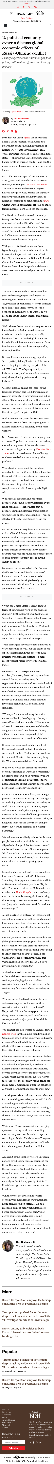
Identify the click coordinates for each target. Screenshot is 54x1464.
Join (9, 1)
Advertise (22, 1)
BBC (46, 200)
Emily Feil (8, 1387)
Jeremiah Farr (10, 1371)
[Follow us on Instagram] (36, 1442)
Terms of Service (8, 1420)
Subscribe (46, 1)
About (5, 1)
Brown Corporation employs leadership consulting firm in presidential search (26, 1301)
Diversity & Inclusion (34, 1)
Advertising (6, 1414)
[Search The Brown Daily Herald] (51, 25)
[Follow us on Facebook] (33, 1442)
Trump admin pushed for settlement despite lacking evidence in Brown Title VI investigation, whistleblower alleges (26, 1316)
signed (26, 137)
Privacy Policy (7, 1422)
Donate (27, 3)
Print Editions (27, 18)
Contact (15, 1)
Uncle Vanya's (23, 892)
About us (5, 1409)
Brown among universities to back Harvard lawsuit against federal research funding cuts (26, 1332)
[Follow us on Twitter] (30, 1442)
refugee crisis (9, 1034)
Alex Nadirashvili (21, 118)
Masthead (6, 1425)
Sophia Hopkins (17, 111)
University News (9, 32)
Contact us (6, 1412)
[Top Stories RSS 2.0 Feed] (40, 1442)
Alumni (5, 1427)
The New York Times (36, 184)
